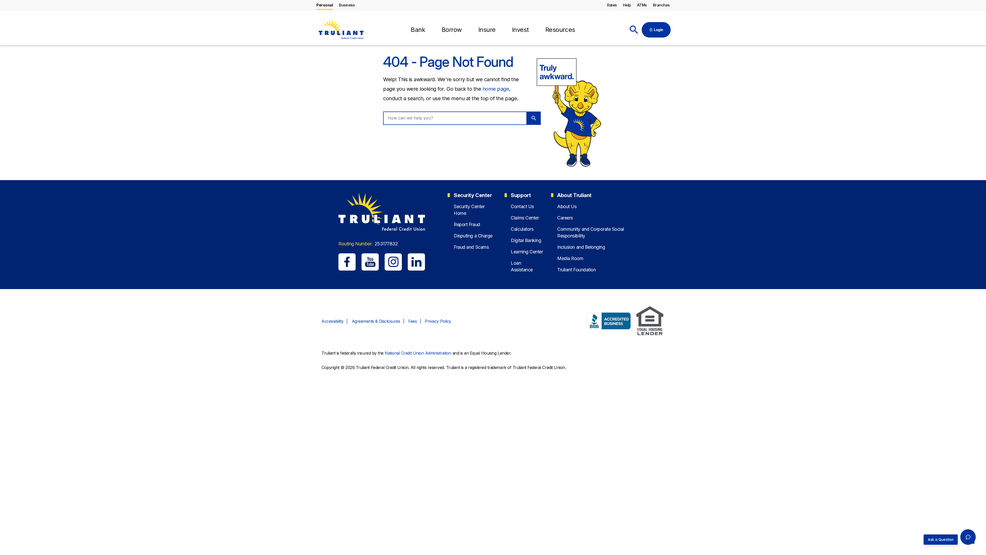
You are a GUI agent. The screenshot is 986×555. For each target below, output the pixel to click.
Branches (661, 5)
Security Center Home (469, 210)
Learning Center (527, 251)
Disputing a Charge (473, 235)
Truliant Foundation (576, 269)
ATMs (642, 5)
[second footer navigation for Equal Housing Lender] (650, 322)
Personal (324, 5)
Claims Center (525, 217)
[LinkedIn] (416, 262)
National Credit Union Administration (418, 353)
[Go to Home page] (340, 30)
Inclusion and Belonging (581, 247)
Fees (412, 321)
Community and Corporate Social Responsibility (590, 232)
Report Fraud (467, 224)
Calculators (522, 229)
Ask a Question (941, 539)
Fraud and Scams (471, 247)
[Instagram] (393, 262)
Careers (565, 217)
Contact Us (522, 206)
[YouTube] (370, 262)
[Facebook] (347, 262)
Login (658, 29)
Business (347, 5)
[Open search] (634, 30)
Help (627, 5)
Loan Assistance (522, 266)
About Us (566, 206)
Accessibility (332, 321)
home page (495, 89)
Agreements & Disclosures (376, 321)
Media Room (570, 258)
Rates (612, 5)
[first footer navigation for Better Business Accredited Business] (608, 321)
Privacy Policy (438, 321)
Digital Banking (526, 240)
